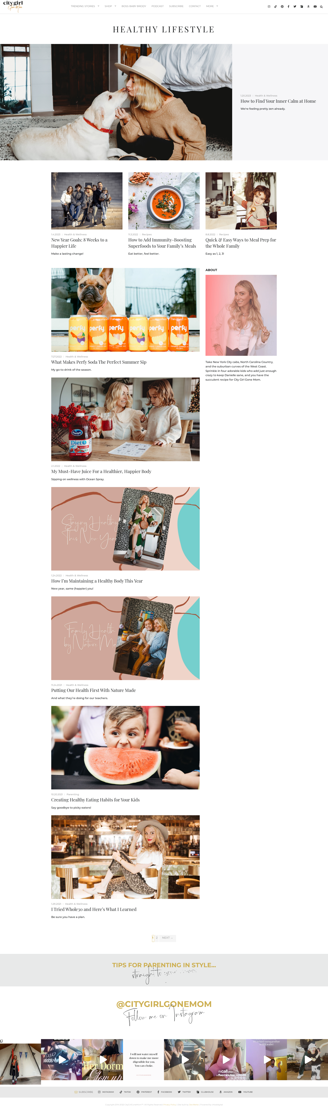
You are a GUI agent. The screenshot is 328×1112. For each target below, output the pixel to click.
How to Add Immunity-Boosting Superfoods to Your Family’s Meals (162, 243)
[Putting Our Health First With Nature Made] (125, 638)
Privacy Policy (169, 1104)
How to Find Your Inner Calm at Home (278, 101)
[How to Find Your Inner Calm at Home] (116, 102)
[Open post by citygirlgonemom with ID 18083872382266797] (143, 1059)
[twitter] (295, 6)
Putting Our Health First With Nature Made (93, 690)
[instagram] (269, 6)
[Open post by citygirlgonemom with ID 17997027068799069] (102, 1059)
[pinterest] (282, 6)
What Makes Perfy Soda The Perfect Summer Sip (98, 362)
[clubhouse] (302, 6)
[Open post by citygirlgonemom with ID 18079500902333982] (61, 1059)
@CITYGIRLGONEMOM (164, 1004)
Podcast (158, 6)
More (210, 6)
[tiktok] (275, 6)
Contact (195, 6)
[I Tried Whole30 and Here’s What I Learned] (125, 857)
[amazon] (308, 6)
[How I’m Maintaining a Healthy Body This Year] (125, 529)
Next (167, 937)
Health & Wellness (266, 95)
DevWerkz (194, 1104)
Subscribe (176, 6)
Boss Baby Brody (134, 6)
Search (321, 6)
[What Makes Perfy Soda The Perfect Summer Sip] (125, 310)
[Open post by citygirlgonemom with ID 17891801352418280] (20, 1062)
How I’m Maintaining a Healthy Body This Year (97, 581)
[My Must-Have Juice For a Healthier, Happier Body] (125, 419)
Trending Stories (83, 6)
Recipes (147, 234)
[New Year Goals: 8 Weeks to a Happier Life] (86, 200)
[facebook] (288, 6)
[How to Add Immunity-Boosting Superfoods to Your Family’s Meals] (164, 200)
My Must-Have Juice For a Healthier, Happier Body (101, 471)
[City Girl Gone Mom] (13, 7)
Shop (108, 6)
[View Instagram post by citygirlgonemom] (38, 1080)
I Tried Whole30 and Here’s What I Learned (93, 909)
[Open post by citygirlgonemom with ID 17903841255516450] (184, 1059)
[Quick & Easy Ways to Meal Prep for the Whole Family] (241, 200)
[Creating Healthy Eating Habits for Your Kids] (125, 748)
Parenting (73, 794)
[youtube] (315, 6)
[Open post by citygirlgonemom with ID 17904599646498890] (266, 1059)
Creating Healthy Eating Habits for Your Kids (95, 800)
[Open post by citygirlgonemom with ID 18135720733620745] (225, 1059)
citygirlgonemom (20, 1042)
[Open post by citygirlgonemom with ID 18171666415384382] (307, 1059)
